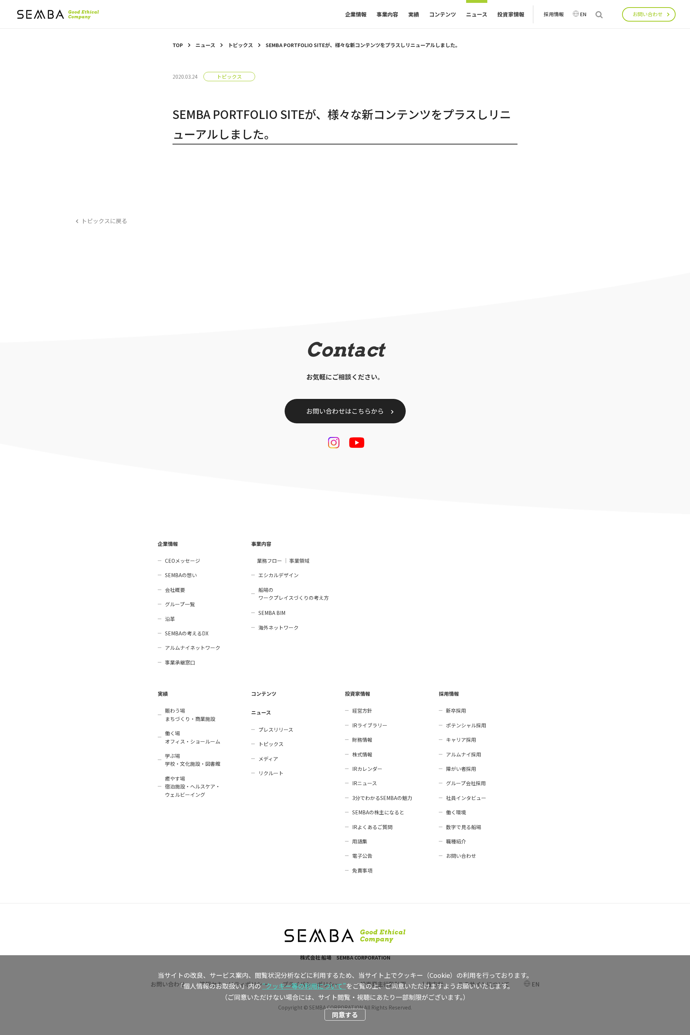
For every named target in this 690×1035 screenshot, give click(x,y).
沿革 (170, 618)
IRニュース (364, 783)
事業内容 (387, 14)
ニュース (476, 14)
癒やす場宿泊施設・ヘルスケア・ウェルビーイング (192, 786)
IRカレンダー (367, 768)
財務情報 (362, 739)
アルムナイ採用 (463, 754)
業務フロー (269, 560)
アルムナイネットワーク (192, 647)
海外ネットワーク (278, 627)
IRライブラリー (369, 725)
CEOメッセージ (182, 560)
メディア (268, 758)
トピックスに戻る (104, 220)
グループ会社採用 (466, 783)
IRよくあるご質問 (372, 827)
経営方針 (362, 710)
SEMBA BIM (271, 612)
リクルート (271, 773)
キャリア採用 (461, 739)
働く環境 (456, 812)
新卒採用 (456, 710)
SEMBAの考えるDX (186, 633)
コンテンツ (442, 14)
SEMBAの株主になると (378, 812)
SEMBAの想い (181, 575)
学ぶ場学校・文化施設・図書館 (192, 759)
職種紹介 (456, 841)
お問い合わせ (647, 14)
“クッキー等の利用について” (304, 985)
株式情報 (362, 754)
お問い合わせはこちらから (345, 410)
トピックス (229, 76)
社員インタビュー (466, 797)
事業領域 (299, 560)
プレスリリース (275, 729)
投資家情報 (510, 14)
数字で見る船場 (463, 827)
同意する (345, 1014)
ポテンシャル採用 (466, 725)
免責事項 (362, 870)
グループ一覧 (180, 604)
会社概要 (175, 589)
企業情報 (356, 14)
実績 (413, 14)
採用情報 (554, 14)
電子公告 (362, 855)
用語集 (359, 841)
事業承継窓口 (180, 662)
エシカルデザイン (278, 575)
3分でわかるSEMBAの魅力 (382, 797)
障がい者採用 (461, 768)
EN (583, 14)
